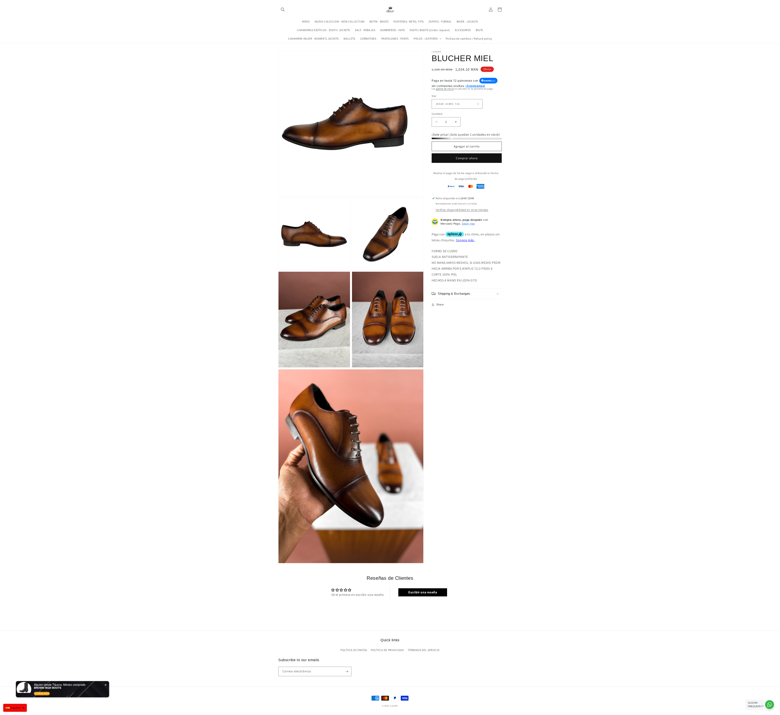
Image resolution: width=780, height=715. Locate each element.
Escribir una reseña (422, 592)
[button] (282, 9)
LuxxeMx (394, 705)
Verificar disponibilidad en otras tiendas (462, 210)
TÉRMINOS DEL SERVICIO (424, 650)
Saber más (468, 224)
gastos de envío (445, 88)
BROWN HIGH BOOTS (47, 687)
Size (434, 95)
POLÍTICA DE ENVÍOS (353, 650)
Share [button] (440, 304)
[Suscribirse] (346, 671)
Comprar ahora (467, 158)
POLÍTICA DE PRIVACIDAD (387, 650)
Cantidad (437, 114)
